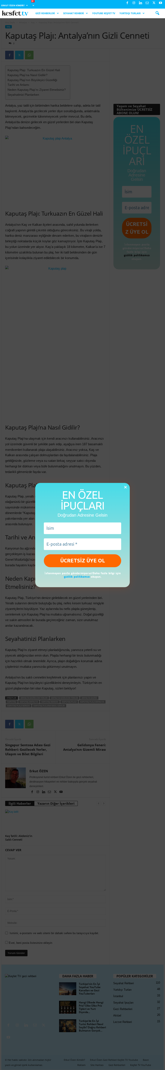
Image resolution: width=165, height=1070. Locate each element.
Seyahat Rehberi (73, 13)
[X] (153, 3)
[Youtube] (160, 3)
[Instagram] (133, 3)
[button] (157, 13)
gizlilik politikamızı (77, 577)
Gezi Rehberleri (45, 13)
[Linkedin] (140, 3)
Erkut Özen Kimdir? (13, 5)
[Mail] (147, 3)
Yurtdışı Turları (130, 13)
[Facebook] (127, 3)
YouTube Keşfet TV (103, 13)
